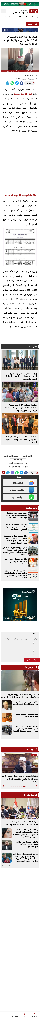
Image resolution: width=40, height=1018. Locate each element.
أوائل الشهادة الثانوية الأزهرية (18, 463)
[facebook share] (21, 83)
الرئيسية (35, 17)
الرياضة (20, 17)
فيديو (29, 24)
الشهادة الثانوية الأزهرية (11, 456)
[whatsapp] (3, 472)
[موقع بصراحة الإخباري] (36, 24)
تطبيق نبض (17, 490)
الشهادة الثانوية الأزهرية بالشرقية (17, 466)
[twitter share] (17, 83)
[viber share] (7, 83)
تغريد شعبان (29, 75)
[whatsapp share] (12, 83)
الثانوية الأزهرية (27, 456)
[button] (36, 786)
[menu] (3, 11)
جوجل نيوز (17, 482)
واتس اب (17, 497)
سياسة (12, 17)
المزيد (7, 866)
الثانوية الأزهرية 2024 (18, 459)
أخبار (27, 17)
